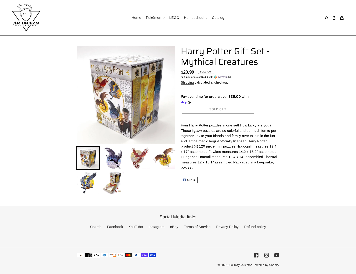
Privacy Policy (227, 227)
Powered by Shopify (266, 265)
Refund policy (255, 227)
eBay (174, 227)
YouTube (136, 227)
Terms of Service (197, 227)
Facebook (115, 227)
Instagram (156, 227)
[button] (206, 77)
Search (95, 227)
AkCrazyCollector (240, 265)
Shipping (187, 82)
